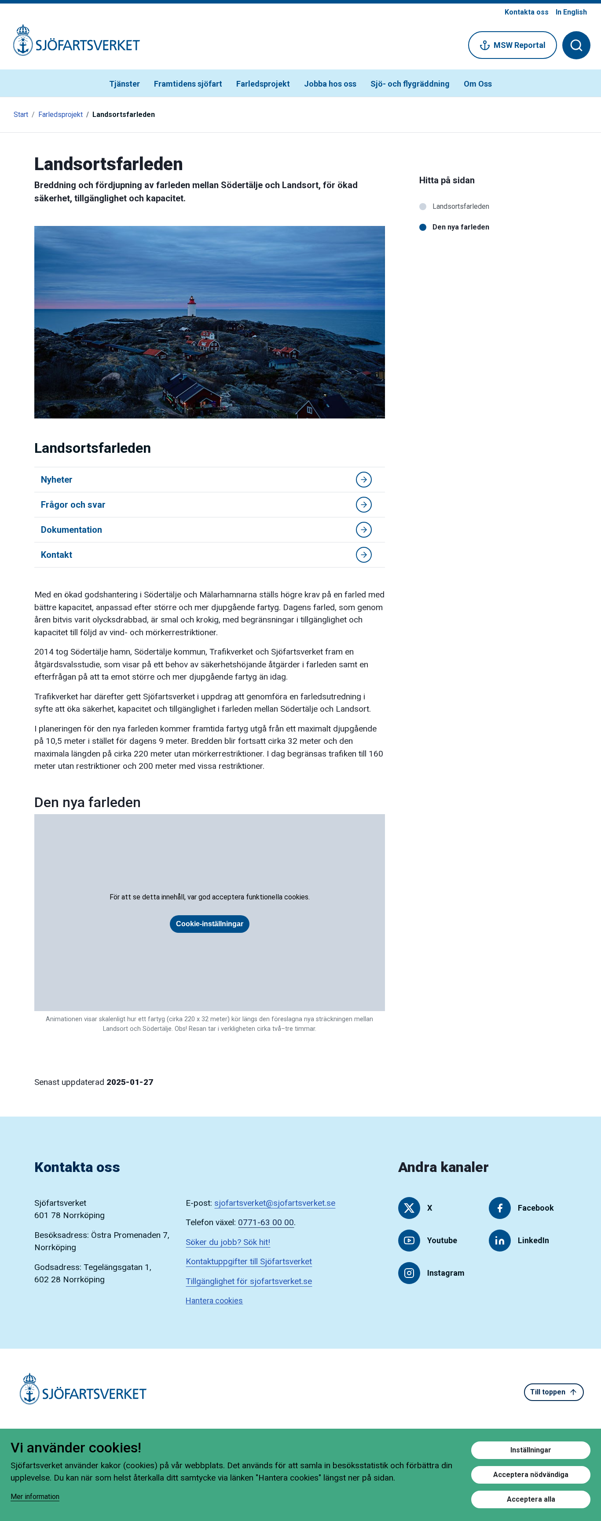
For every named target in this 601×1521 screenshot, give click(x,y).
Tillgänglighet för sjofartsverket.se (249, 1281)
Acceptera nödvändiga (530, 1474)
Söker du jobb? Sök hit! (228, 1242)
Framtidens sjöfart (188, 83)
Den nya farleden (460, 227)
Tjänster (124, 83)
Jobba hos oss (330, 83)
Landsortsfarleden (460, 206)
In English (571, 12)
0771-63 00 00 (266, 1222)
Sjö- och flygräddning (410, 83)
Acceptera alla (531, 1499)
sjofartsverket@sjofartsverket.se (274, 1203)
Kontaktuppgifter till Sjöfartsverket (249, 1261)
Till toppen (547, 1392)
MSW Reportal (520, 45)
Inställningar (530, 1450)
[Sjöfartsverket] (71, 44)
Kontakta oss (527, 12)
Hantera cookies (214, 1300)
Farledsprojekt (263, 83)
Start (21, 114)
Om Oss (478, 83)
